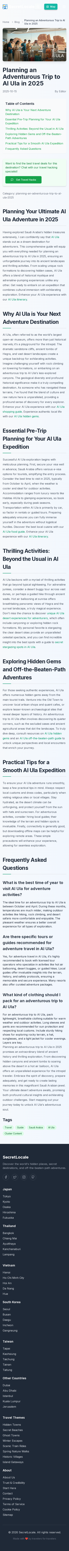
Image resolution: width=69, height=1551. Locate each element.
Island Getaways (13, 1462)
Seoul (6, 1309)
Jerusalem (9, 1406)
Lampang (8, 1254)
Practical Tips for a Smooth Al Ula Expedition (34, 143)
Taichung (8, 1359)
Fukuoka (8, 1217)
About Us (9, 1477)
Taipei (6, 1348)
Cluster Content (13, 1133)
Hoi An (7, 1283)
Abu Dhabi (9, 1390)
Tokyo (7, 1196)
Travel (8, 1127)
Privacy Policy (12, 1498)
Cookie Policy (11, 1509)
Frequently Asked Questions (23, 148)
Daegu (7, 1319)
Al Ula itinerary (17, 299)
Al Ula (55, 237)
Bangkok (8, 1233)
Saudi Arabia (36, 1127)
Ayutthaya (9, 1243)
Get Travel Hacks (26, 179)
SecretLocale (21, 6)
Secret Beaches (13, 1430)
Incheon (8, 1325)
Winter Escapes (12, 1440)
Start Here (9, 1488)
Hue (5, 1293)
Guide (20, 1127)
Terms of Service (14, 1504)
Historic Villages (13, 1456)
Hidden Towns (12, 1424)
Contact (8, 1493)
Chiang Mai (10, 1238)
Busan (7, 1314)
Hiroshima (9, 1212)
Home (6, 22)
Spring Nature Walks (16, 1451)
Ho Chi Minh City (13, 1277)
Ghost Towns (11, 1435)
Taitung (7, 1370)
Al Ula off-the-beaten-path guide (40, 738)
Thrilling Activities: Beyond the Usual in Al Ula (34, 128)
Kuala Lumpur (12, 1401)
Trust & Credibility (14, 1482)
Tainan (7, 1364)
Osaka (7, 1207)
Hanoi (6, 1272)
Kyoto (6, 1201)
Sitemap (8, 1514)
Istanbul (8, 1396)
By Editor (60, 91)
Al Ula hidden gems (26, 416)
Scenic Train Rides (14, 1446)
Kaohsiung (9, 1354)
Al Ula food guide (14, 531)
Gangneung (10, 1330)
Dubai (6, 1385)
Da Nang (8, 1288)
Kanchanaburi (12, 1249)
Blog (17, 22)
